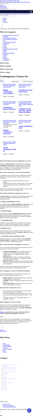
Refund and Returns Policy (9, 406)
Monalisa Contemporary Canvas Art (7, 131)
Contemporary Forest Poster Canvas (25, 90)
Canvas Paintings (7, 346)
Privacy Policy (6, 404)
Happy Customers (7, 349)
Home (4, 18)
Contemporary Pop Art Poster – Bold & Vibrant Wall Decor (25, 110)
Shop (4, 19)
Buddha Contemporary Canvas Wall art (8, 91)
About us (5, 347)
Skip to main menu (14, 0)
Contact (5, 22)
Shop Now (2, 312)
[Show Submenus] (6, 18)
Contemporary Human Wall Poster (9, 108)
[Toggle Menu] (31, 11)
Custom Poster (6, 345)
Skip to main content (5, 0)
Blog (4, 20)
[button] (2, 81)
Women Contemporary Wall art (9, 149)
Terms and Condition (8, 405)
